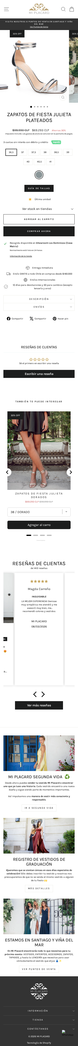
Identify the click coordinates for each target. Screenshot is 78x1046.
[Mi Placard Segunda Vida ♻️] (39, 753)
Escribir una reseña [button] (39, 374)
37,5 (33, 152)
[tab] (28, 535)
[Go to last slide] (7, 472)
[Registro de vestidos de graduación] (39, 836)
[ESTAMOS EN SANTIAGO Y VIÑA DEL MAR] (39, 916)
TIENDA (38, 1019)
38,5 (56, 152)
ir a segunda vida (39, 807)
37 (22, 152)
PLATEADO (39, 175)
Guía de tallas (39, 188)
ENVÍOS (39, 306)
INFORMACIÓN (38, 1010)
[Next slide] (71, 472)
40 (28, 161)
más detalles (39, 888)
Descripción (39, 299)
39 (67, 152)
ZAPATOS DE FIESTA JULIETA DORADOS (39, 495)
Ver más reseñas (39, 705)
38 (45, 152)
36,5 (11, 152)
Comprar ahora (39, 231)
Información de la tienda (21, 256)
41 (50, 161)
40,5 (39, 161)
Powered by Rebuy (39, 540)
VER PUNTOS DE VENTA (39, 969)
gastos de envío (33, 134)
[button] (36, 694)
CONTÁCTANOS (37, 1028)
